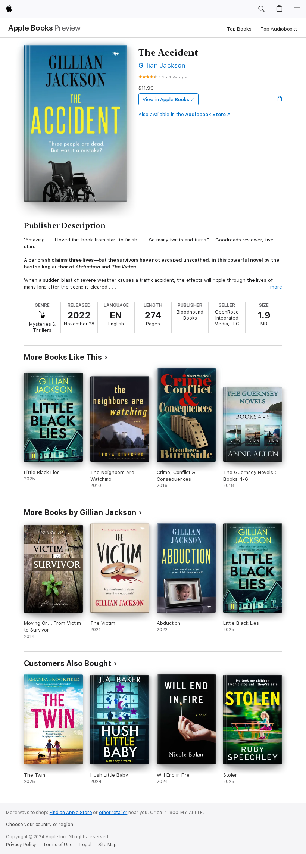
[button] (261, 9)
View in (166, 99)
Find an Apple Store (71, 812)
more (276, 287)
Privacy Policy (21, 844)
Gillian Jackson (161, 65)
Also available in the (182, 114)
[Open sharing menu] (280, 99)
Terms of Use (58, 844)
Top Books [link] (239, 29)
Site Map (107, 844)
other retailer (113, 812)
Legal (85, 844)
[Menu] (297, 9)
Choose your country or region (39, 824)
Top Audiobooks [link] (279, 29)
